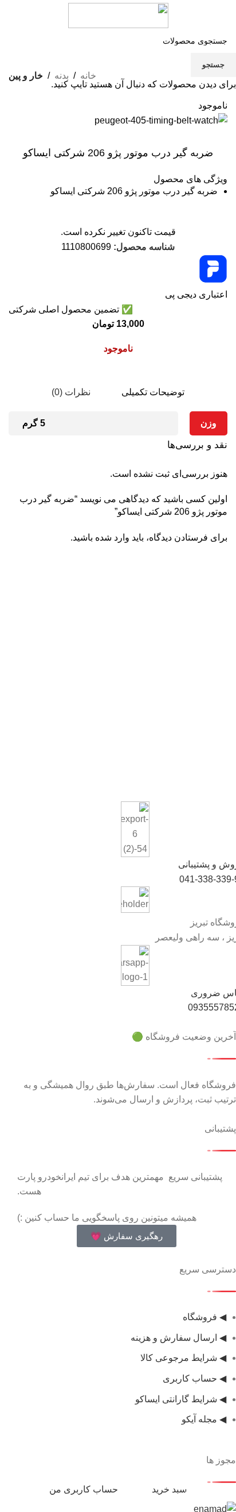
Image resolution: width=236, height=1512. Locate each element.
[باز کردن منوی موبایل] (215, 15)
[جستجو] (20, 15)
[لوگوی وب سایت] (118, 15)
